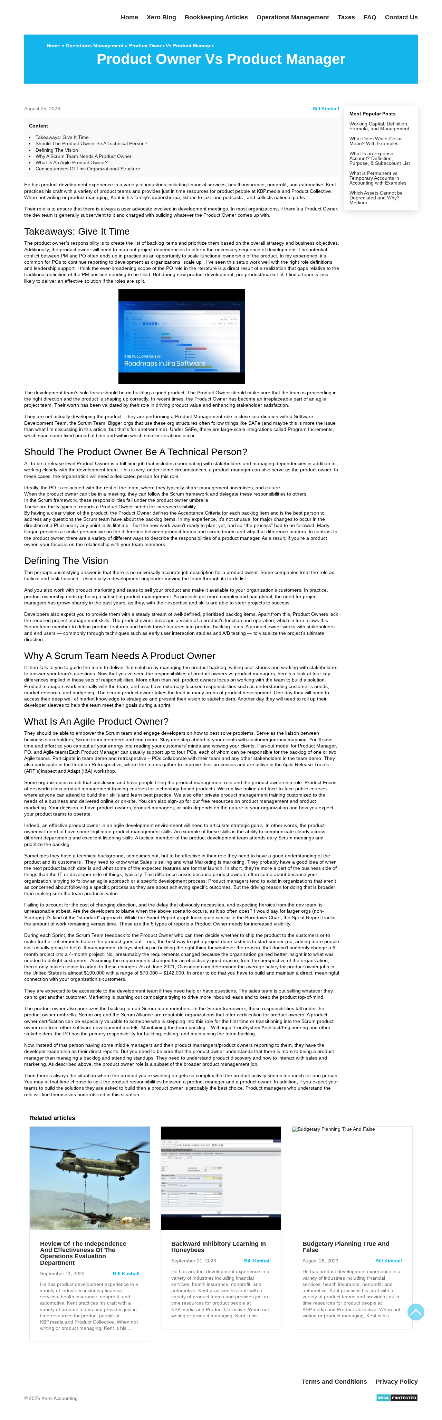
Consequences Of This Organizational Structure (88, 168)
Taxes (346, 17)
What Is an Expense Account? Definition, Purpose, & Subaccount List (379, 158)
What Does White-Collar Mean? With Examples (375, 141)
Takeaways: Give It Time (62, 137)
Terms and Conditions (334, 1381)
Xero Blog (161, 17)
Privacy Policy (397, 1381)
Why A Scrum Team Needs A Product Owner (84, 156)
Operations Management (293, 17)
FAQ (370, 17)
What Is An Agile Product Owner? (72, 162)
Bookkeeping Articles (216, 17)
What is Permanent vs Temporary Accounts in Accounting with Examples (377, 178)
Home (129, 17)
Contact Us (401, 17)
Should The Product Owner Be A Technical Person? (91, 143)
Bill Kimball (326, 108)
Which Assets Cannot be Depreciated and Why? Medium (376, 197)
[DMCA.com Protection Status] (397, 1400)
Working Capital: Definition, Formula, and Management (379, 126)
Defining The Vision (57, 150)
